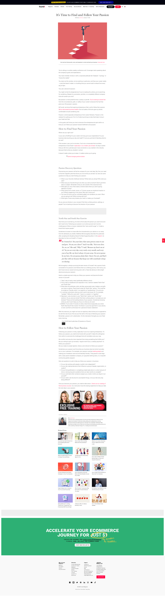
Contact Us (86, 564)
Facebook (70, 582)
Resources (73, 575)
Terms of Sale (82, 589)
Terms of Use (77, 589)
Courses (73, 572)
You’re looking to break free (98, 100)
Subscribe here (101, 62)
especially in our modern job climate (84, 146)
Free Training (74, 571)
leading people (97, 351)
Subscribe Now (101, 577)
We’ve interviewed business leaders (69, 109)
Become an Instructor (88, 571)
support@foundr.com (88, 575)
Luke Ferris (81, 17)
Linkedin (84, 582)
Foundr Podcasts (74, 568)
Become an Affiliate (88, 572)
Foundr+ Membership (75, 564)
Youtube (91, 582)
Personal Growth (63, 414)
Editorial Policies (87, 574)
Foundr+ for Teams (75, 566)
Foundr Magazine (84, 587)
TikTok (95, 582)
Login (118, 6)
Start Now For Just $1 (82, 545)
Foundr (42, 6)
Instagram (88, 582)
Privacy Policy (87, 589)
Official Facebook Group (87, 566)
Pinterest (81, 582)
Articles (72, 570)
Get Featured (86, 570)
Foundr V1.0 (73, 574)
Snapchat (73, 582)
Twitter (77, 582)
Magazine (73, 567)
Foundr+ (110, 7)
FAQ (85, 568)
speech (100, 236)
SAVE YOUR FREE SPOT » (106, 2)
